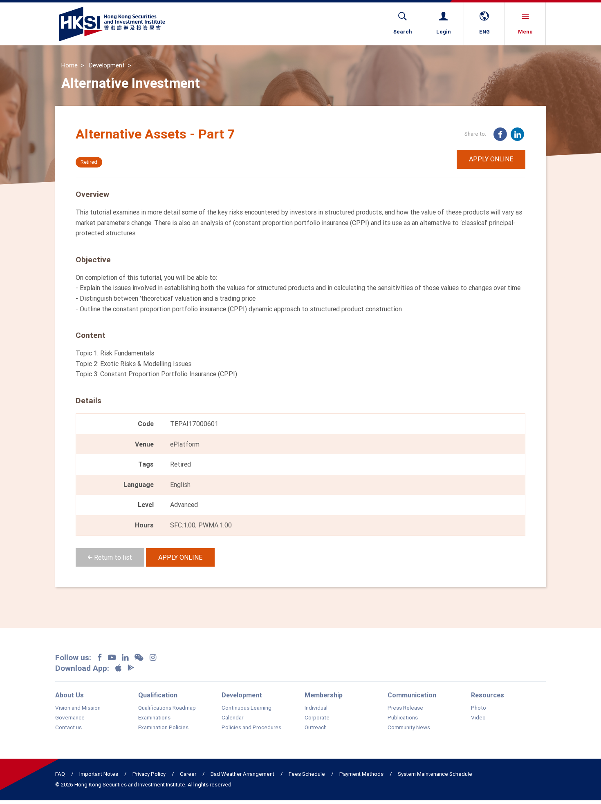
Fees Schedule (307, 773)
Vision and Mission (78, 708)
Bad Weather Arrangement (242, 773)
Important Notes (98, 773)
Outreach (316, 727)
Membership (324, 695)
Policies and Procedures (251, 727)
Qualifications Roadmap (167, 708)
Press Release (405, 708)
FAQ (60, 773)
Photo (478, 708)
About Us (69, 695)
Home (69, 65)
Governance (70, 718)
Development (107, 65)
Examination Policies (163, 727)
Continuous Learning (246, 708)
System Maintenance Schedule (435, 773)
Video (478, 718)
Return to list (112, 557)
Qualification (157, 695)
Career (188, 773)
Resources (487, 695)
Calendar (232, 718)
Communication (412, 695)
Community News (409, 727)
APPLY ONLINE (491, 159)
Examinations (154, 718)
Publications (403, 718)
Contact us (68, 727)
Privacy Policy (149, 773)
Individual (316, 708)
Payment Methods (361, 773)
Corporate (317, 718)
